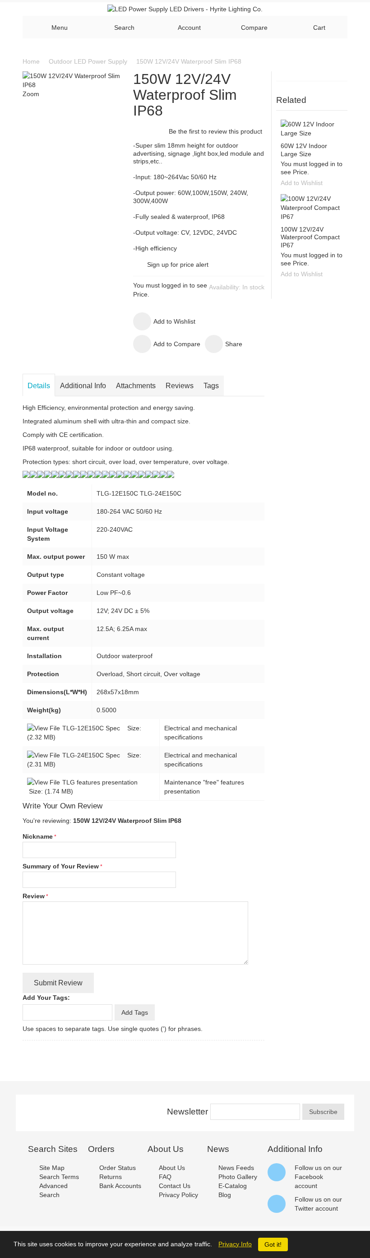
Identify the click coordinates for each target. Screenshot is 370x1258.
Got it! (273, 1244)
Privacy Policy (178, 1194)
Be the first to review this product (215, 131)
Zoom (31, 93)
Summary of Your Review (61, 866)
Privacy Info (235, 1244)
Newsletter (187, 1111)
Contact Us (174, 1185)
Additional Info (83, 386)
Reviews (180, 386)
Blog (224, 1194)
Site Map (52, 1167)
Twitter (304, 1208)
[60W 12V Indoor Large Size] (312, 129)
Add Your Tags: (46, 997)
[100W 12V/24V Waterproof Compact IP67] (312, 207)
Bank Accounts (120, 1185)
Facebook (309, 1176)
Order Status (117, 1167)
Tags (211, 386)
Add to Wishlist (302, 182)
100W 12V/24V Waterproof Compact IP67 (310, 237)
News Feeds (236, 1167)
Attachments (136, 386)
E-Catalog (232, 1185)
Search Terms (59, 1176)
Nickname (38, 836)
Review (34, 896)
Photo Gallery (237, 1176)
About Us (172, 1167)
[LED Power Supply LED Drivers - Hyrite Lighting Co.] (185, 9)
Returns (110, 1176)
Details (39, 386)
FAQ (165, 1176)
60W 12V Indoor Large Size (304, 150)
